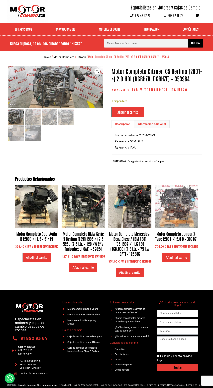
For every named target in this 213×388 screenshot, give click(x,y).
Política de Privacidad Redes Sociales (165, 385)
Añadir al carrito (127, 112)
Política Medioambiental (85, 385)
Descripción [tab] (122, 124)
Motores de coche (109, 29)
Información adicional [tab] (151, 124)
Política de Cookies (133, 385)
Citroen (81, 57)
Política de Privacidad (111, 385)
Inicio (47, 57)
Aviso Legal (65, 385)
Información (151, 29)
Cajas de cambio (65, 29)
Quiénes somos (23, 29)
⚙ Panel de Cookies (196, 385)
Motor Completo (63, 57)
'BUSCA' (195, 43)
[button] (97, 71)
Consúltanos (191, 29)
